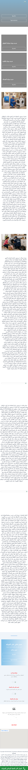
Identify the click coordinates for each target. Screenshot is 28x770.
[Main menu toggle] (2, 2)
